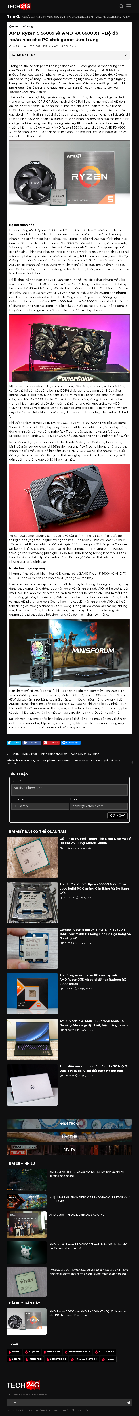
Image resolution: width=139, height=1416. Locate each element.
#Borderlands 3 (79, 1351)
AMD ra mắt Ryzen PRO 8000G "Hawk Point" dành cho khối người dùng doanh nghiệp (88, 1246)
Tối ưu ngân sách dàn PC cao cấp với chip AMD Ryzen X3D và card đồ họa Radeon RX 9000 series (93, 980)
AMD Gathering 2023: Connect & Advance (76, 1214)
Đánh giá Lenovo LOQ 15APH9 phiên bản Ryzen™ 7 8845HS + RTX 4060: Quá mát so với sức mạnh (64, 762)
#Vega (110, 1359)
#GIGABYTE (106, 1351)
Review (70, 1149)
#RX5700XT (58, 1359)
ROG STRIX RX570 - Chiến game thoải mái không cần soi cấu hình (56, 754)
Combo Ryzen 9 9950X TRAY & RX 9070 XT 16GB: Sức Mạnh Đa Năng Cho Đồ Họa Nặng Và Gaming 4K (95, 934)
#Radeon (53, 1351)
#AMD (16, 1351)
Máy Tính (69, 1136)
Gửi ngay (117, 815)
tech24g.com (21, 1394)
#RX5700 (35, 1359)
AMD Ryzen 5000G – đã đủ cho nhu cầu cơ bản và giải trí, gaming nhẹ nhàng (86, 1173)
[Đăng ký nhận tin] (128, 1402)
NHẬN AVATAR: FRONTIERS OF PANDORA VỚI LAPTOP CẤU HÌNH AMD (89, 1199)
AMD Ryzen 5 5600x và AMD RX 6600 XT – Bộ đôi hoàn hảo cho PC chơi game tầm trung (88, 1313)
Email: (74, 799)
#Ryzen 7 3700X (86, 1359)
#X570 (16, 1359)
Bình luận (17, 781)
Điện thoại (69, 1123)
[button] (121, 6)
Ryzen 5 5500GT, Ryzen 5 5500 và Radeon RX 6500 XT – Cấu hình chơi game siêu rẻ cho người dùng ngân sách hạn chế (88, 1271)
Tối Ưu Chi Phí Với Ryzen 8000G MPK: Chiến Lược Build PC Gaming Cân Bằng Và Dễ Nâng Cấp (76, 16)
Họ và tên (17, 799)
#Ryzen (33, 1351)
